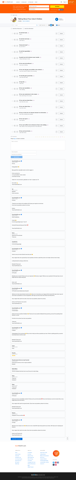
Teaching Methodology (44, 460)
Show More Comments (16, 438)
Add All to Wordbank (29, 28)
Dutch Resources (18, 460)
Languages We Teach (31, 462)
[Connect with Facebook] (60, 10)
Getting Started (43, 454)
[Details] (61, 33)
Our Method (30, 452)
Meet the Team (30, 455)
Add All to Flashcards (17, 28)
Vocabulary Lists (18, 457)
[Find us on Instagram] (56, 465)
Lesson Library (17, 454)
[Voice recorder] (17, 33)
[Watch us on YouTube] (56, 462)
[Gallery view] (53, 25)
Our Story (29, 454)
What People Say (31, 457)
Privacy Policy (34, 11)
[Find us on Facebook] (58, 462)
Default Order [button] (43, 25)
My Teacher (30, 2)
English (59, 25)
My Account (42, 457)
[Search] (26, 25)
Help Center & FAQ (43, 452)
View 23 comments (26, 21)
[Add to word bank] (56, 33)
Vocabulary (23, 2)
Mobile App (17, 463)
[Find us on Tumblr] (53, 465)
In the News (30, 460)
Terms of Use (31, 11)
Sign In (15, 138)
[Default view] (51, 25)
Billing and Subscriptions (44, 455)
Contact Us (42, 463)
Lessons (18, 2)
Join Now (57, 6)
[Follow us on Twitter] (53, 462)
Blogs (29, 465)
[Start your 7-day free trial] (56, 453)
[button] (61, 2)
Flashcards (17, 455)
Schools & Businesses (31, 463)
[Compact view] (49, 25)
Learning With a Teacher (44, 462)
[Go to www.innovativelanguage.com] (38, 474)
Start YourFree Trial (71, 2)
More (36, 2)
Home (16, 452)
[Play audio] (15, 33)
